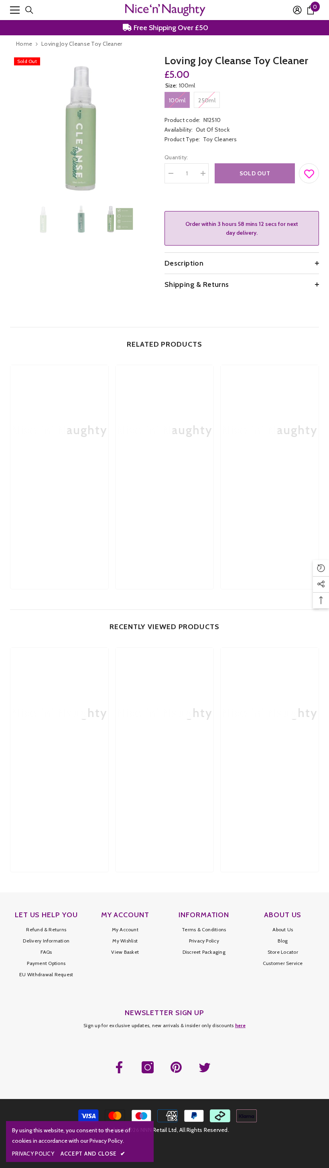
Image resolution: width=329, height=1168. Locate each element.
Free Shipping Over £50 (170, 27)
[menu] (15, 10)
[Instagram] (147, 1067)
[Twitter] (204, 1067)
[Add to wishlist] (309, 172)
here (240, 1025)
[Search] (29, 10)
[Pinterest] (176, 1067)
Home (24, 43)
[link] (59, 508)
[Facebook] (119, 1067)
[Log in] (297, 10)
